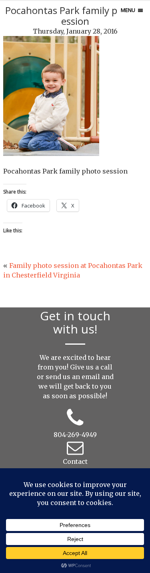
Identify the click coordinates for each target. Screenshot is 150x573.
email (91, 377)
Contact (75, 461)
